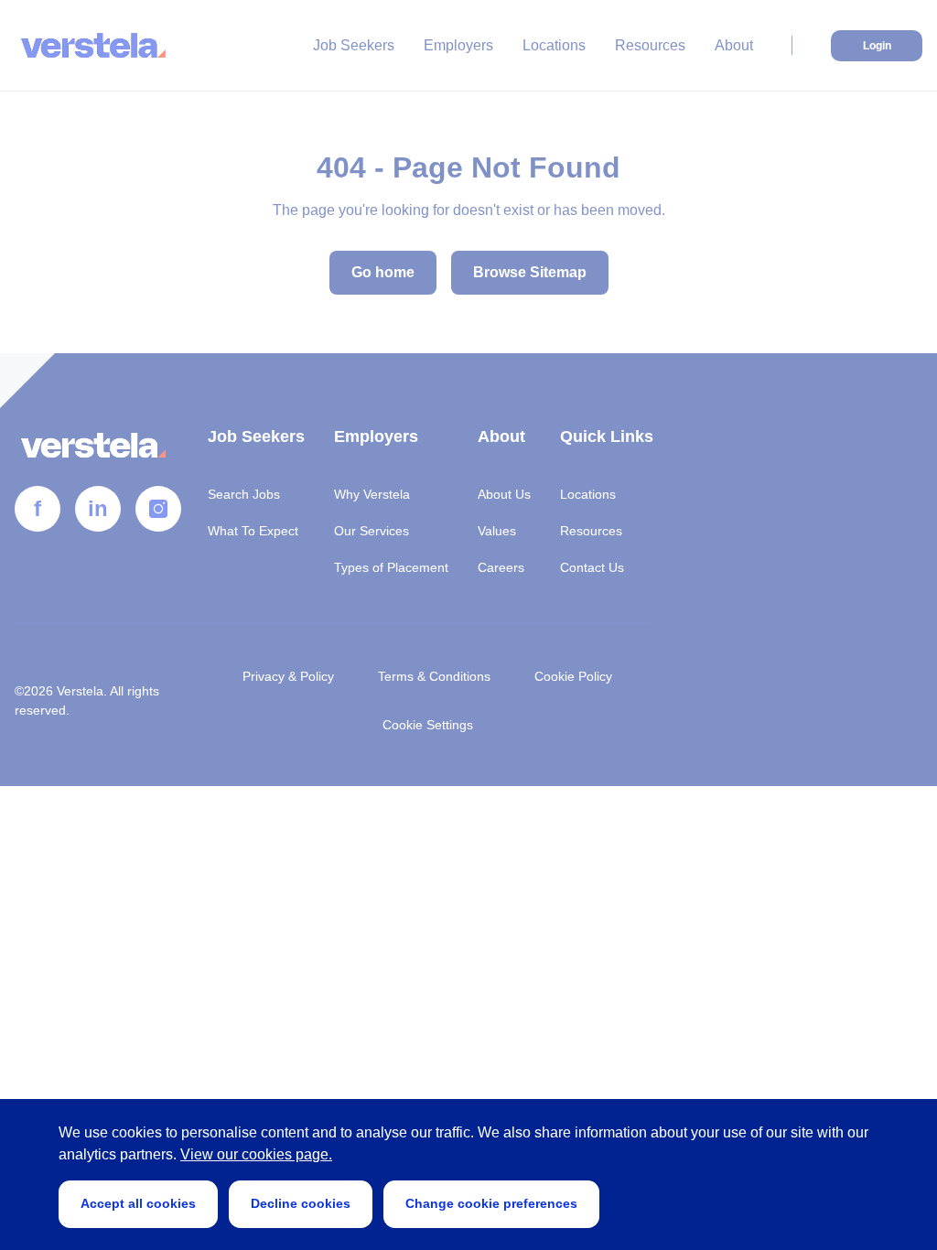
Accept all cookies (138, 1203)
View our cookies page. (256, 1154)
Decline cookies (300, 1203)
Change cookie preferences (491, 1203)
